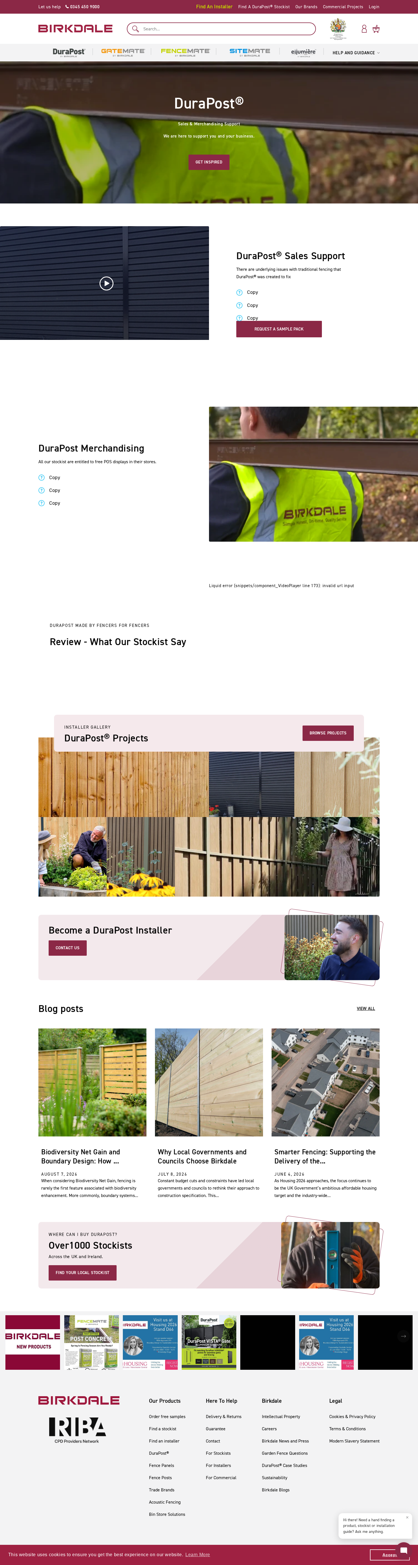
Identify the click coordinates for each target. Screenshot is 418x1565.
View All (366, 1008)
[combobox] (221, 28)
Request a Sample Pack (279, 329)
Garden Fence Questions (285, 1453)
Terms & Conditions (347, 1428)
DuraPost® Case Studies (284, 1465)
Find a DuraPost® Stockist (264, 6)
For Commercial (221, 1477)
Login (374, 6)
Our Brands (306, 6)
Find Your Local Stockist (82, 1272)
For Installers (218, 1465)
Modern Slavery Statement (354, 1441)
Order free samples (167, 1416)
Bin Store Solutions (167, 1514)
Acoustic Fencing (165, 1502)
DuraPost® (159, 1453)
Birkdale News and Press (285, 1441)
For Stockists (218, 1453)
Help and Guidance (354, 52)
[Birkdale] (75, 29)
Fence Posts (160, 1477)
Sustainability (274, 1477)
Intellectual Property (281, 1416)
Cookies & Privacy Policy (352, 1416)
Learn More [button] (197, 1554)
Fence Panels (161, 1465)
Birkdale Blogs (275, 1490)
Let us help (69, 6)
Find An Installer (214, 6)
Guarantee (215, 1428)
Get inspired (209, 162)
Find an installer (164, 1441)
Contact (213, 1441)
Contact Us (68, 947)
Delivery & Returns (223, 1416)
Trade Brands (161, 1490)
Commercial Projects (343, 6)
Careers (269, 1428)
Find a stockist (162, 1428)
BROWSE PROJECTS (328, 733)
